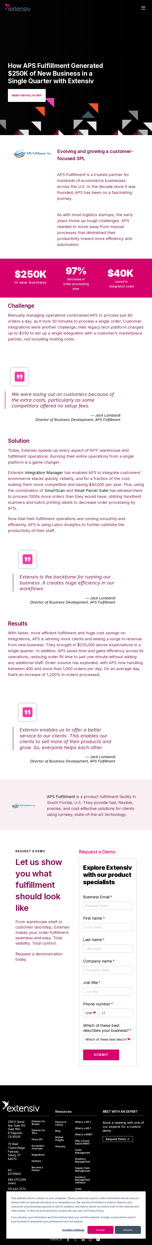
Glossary (60, 1146)
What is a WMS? (84, 1134)
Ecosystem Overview (38, 1147)
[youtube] (98, 1240)
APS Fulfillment (61, 796)
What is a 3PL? (83, 1122)
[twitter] (75, 1240)
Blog (57, 1131)
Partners (36, 1161)
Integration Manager (44, 472)
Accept (100, 1230)
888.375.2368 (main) (17, 1181)
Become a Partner (37, 1169)
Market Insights (59, 1138)
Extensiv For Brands (38, 1123)
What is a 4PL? (83, 1128)
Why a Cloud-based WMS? (82, 1142)
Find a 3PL (37, 1139)
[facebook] (68, 1240)
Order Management (82, 1151)
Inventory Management (82, 1160)
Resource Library (60, 1123)
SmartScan (54, 490)
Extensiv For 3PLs (38, 1132)
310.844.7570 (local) (17, 1190)
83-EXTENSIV (14, 1171)
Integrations (38, 1154)
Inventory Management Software (82, 1180)
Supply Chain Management (82, 1169)
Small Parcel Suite (91, 490)
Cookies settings (73, 1230)
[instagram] (90, 1240)
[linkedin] (83, 1240)
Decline (128, 1230)
